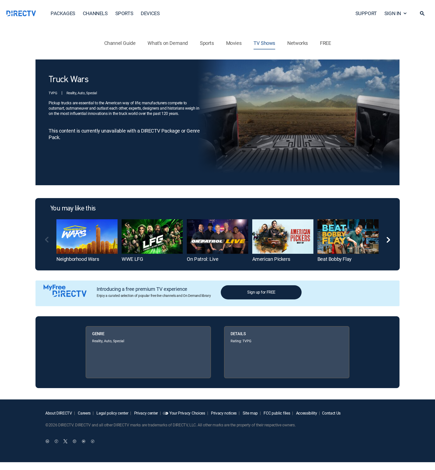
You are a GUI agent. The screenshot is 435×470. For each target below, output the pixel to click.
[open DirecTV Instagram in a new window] (74, 441)
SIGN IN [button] (392, 13)
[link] (87, 236)
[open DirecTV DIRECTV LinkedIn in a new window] (47, 441)
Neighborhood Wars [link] (77, 259)
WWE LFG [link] (132, 259)
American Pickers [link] (271, 259)
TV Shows (264, 43)
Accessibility (306, 413)
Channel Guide (120, 43)
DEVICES (150, 13)
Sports (207, 43)
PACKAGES (63, 13)
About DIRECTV (58, 413)
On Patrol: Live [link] (202, 259)
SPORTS (124, 13)
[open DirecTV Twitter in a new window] (65, 441)
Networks (297, 43)
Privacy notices (223, 413)
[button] (422, 13)
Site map (250, 413)
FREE (325, 43)
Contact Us (331, 413)
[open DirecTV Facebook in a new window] (56, 441)
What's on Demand (168, 43)
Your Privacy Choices (187, 413)
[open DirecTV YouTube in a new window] (84, 441)
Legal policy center (112, 413)
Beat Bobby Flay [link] (334, 259)
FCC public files (276, 413)
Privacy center (145, 413)
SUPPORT (366, 13)
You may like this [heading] (72, 208)
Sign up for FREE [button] (261, 292)
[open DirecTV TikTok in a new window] (93, 441)
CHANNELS (95, 13)
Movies (234, 43)
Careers (84, 413)
